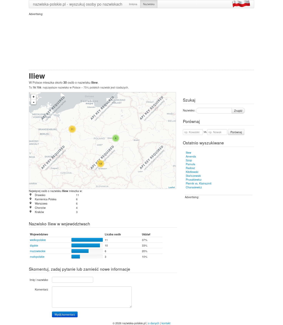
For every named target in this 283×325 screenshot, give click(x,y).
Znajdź (238, 111)
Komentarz (41, 289)
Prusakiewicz (194, 179)
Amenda (191, 156)
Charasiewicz (194, 187)
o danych (153, 323)
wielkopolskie (38, 240)
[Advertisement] (141, 43)
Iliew (188, 152)
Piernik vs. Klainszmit (198, 183)
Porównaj (236, 132)
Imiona (133, 4)
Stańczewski (193, 176)
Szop (189, 160)
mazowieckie (37, 251)
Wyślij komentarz (64, 314)
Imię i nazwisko (39, 280)
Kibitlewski (192, 172)
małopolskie (37, 256)
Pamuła (190, 164)
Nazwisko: (189, 110)
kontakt (166, 323)
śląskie (34, 245)
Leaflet (171, 187)
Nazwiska (149, 4)
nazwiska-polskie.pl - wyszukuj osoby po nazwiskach (77, 4)
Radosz (190, 168)
